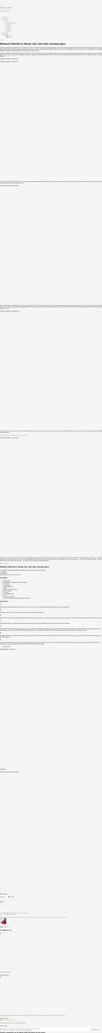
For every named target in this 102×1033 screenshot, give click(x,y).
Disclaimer (6, 32)
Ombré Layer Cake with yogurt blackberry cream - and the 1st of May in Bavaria (20, 917)
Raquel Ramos (13, 914)
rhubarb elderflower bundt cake (20, 912)
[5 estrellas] (27, 570)
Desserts (8, 25)
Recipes (5, 20)
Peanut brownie (5, 972)
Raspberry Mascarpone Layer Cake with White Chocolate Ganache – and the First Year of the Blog (32, 1015)
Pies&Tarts (9, 24)
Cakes (7, 21)
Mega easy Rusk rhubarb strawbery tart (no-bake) (53, 917)
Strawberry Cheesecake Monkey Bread (13, 1023)
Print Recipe (5, 563)
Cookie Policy (28, 1030)
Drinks (8, 31)
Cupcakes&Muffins (11, 22)
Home (4, 17)
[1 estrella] (3, 570)
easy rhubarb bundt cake (6, 912)
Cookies (8, 27)
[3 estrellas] (15, 570)
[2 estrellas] (9, 570)
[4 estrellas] (21, 570)
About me (5, 18)
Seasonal (8, 30)
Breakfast (8, 28)
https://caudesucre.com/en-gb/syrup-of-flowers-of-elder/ (14, 435)
